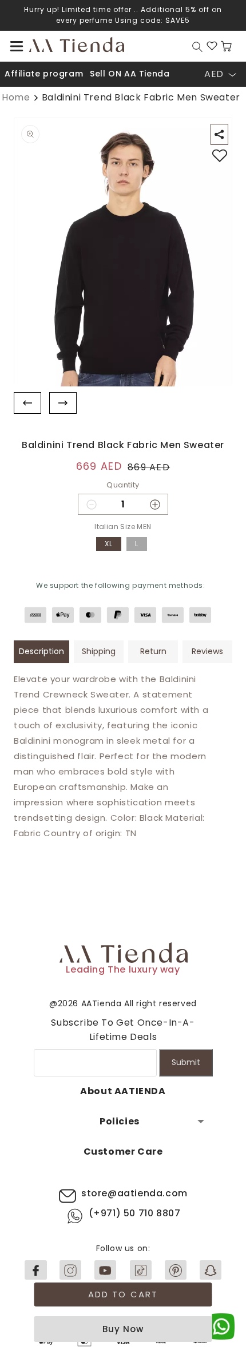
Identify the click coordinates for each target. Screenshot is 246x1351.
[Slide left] (27, 403)
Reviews (207, 651)
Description (41, 651)
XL (109, 544)
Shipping (99, 651)
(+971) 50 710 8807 (135, 1213)
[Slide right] (63, 403)
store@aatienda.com (134, 1193)
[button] (16, 46)
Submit (186, 1062)
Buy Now (123, 1329)
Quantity (122, 484)
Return (153, 651)
